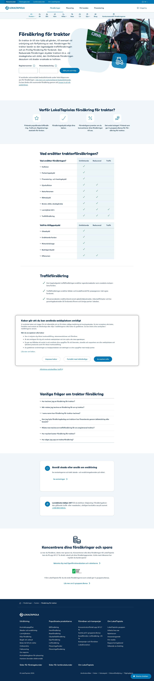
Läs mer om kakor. (28, 351)
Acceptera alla (103, 359)
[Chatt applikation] (141, 676)
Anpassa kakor (51, 359)
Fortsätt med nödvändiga (77, 359)
